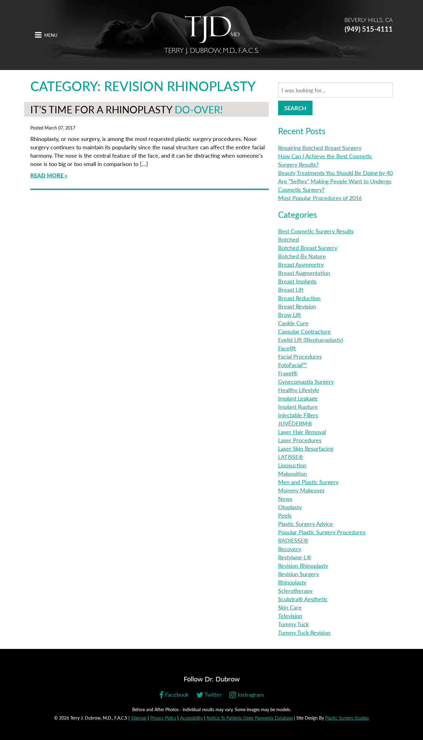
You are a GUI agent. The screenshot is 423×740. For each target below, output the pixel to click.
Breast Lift (290, 289)
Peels (284, 515)
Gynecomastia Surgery (306, 381)
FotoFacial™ (292, 365)
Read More (46, 175)
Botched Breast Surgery (307, 248)
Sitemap (138, 718)
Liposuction (292, 465)
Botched (288, 239)
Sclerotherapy (295, 590)
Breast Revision (297, 306)
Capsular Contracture (304, 331)
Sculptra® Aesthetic (303, 599)
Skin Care (290, 607)
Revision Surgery (298, 574)
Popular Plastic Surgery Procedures (321, 532)
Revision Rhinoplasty (303, 565)
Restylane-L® (294, 557)
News (285, 498)
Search (295, 108)
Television (290, 616)
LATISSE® (290, 457)
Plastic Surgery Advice (305, 524)
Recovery (289, 549)
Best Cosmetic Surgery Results (316, 231)
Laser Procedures (299, 440)
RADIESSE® (293, 540)
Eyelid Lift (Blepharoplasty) (310, 340)
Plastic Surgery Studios (347, 718)
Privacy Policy (163, 718)
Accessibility (191, 718)
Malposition (292, 473)
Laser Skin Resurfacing (305, 448)
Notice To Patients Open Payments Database (250, 718)
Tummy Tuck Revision (304, 632)
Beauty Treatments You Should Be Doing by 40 (335, 173)
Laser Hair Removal (302, 432)
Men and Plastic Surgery (308, 482)
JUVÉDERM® (295, 423)
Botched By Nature (302, 256)
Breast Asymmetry (301, 264)
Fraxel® (288, 373)
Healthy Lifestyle (298, 390)
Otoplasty (290, 507)
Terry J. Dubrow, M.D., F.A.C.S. (211, 34)
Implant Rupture (298, 406)
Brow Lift (289, 314)
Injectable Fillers (298, 415)
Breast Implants (297, 281)
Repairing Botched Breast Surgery (319, 147)
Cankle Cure (293, 323)
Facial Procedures (300, 356)
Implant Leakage (298, 398)
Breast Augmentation (304, 273)
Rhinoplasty (292, 582)
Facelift (287, 348)
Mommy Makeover (301, 490)
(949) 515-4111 (369, 29)
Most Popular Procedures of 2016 (320, 198)
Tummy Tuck (293, 624)
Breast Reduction (299, 298)
